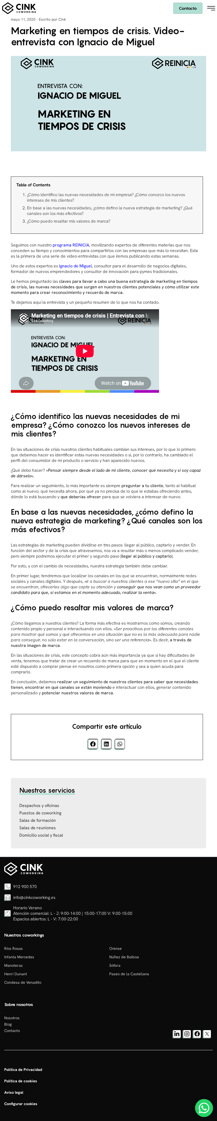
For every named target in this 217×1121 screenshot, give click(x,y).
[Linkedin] (177, 1037)
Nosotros (12, 1018)
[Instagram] (187, 1037)
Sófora (114, 965)
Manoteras (13, 965)
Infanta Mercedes (19, 957)
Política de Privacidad (23, 1069)
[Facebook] (197, 1037)
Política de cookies (20, 1081)
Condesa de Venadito (22, 982)
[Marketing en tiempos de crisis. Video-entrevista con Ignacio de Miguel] (23, 874)
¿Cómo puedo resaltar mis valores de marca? (68, 221)
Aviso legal (13, 1092)
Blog (8, 1024)
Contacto (188, 8)
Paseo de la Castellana (129, 974)
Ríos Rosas (13, 948)
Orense (115, 948)
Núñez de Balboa (124, 957)
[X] (207, 1037)
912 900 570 (25, 886)
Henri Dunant (15, 974)
